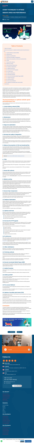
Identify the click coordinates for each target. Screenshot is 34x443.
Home (4, 15)
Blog (7, 15)
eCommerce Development (6, 396)
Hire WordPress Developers (6, 420)
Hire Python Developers (6, 419)
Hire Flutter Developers (6, 431)
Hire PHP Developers (5, 417)
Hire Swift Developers (5, 434)
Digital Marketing (5, 399)
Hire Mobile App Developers (6, 427)
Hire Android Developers (6, 430)
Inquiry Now (16, 385)
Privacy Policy (17, 441)
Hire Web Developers (5, 416)
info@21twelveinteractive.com (10, 381)
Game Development (5, 400)
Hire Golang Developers (6, 423)
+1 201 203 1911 (8, 383)
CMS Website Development (6, 395)
